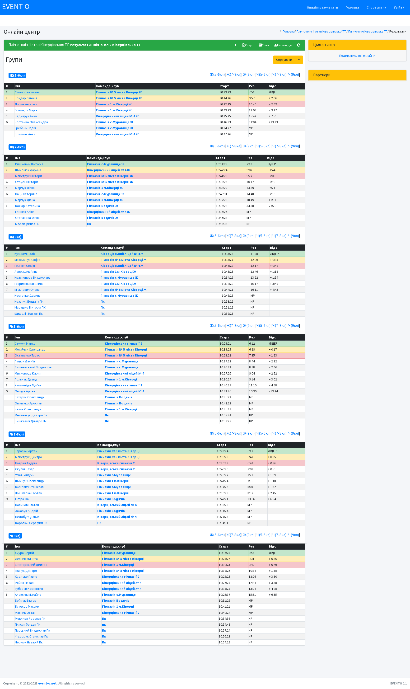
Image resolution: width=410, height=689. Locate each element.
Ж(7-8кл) (234, 74)
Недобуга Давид (27, 517)
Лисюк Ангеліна (26, 104)
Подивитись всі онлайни (357, 55)
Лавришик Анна (25, 271)
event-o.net (47, 683)
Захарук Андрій (26, 511)
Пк (89, 224)
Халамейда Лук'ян (28, 385)
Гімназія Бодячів (118, 397)
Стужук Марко (25, 343)
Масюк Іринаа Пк (27, 224)
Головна (352, 7)
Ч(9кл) (293, 74)
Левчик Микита (26, 559)
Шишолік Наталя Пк (28, 313)
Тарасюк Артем (26, 451)
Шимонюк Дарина (28, 170)
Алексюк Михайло (28, 594)
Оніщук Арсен (25, 391)
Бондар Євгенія (26, 98)
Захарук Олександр (29, 397)
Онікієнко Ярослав (28, 403)
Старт (249, 45)
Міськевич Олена (27, 289)
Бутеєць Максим (27, 606)
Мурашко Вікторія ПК (30, 307)
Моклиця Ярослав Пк (30, 618)
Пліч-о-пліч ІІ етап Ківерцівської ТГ (321, 31)
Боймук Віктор (25, 600)
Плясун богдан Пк (27, 624)
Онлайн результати (322, 7)
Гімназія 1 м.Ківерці (121, 379)
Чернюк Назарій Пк (29, 642)
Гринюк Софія (24, 265)
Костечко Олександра (31, 122)
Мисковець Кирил (28, 373)
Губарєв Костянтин (29, 588)
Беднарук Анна (26, 116)
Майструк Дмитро (28, 457)
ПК (99, 523)
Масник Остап (25, 612)
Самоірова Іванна (27, 92)
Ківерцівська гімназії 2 (123, 343)
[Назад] (236, 45)
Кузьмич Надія (25, 254)
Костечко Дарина (27, 295)
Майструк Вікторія (28, 176)
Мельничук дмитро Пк (31, 415)
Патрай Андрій (26, 463)
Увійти (399, 7)
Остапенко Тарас (27, 355)
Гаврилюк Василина (28, 283)
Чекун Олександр (28, 409)
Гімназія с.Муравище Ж (114, 122)
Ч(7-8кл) (279, 74)
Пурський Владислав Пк (32, 630)
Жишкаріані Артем (28, 493)
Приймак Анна (25, 134)
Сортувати (284, 59)
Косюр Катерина (27, 206)
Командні (285, 45)
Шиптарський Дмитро (31, 564)
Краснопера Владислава (32, 277)
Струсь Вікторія (26, 182)
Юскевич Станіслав (29, 487)
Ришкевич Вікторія (29, 164)
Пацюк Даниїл (25, 361)
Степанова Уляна (27, 218)
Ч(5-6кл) (263, 74)
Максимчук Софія (27, 260)
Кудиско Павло (26, 576)
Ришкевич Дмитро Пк (31, 421)
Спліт (265, 45)
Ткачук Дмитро (26, 570)
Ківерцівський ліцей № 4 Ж (117, 116)
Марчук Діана (25, 200)
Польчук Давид (26, 379)
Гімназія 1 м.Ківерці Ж (113, 104)
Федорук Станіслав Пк (31, 636)
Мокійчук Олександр (30, 349)
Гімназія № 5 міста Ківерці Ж (119, 92)
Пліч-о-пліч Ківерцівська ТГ (367, 31)
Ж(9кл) (249, 74)
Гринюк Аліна (24, 212)
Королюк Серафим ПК (31, 523)
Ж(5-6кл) (217, 74)
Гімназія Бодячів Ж (102, 206)
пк (104, 624)
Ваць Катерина (26, 194)
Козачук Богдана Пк (28, 301)
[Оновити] (298, 45)
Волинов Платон (27, 505)
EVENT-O (16, 6)
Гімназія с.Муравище (122, 361)
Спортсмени (376, 7)
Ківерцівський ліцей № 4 (124, 373)
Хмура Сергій (24, 553)
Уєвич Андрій (24, 475)
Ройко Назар (24, 583)
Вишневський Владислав (33, 367)
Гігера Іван (22, 499)
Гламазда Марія (26, 110)
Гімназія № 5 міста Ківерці (126, 349)
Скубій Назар (24, 469)
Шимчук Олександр (29, 481)
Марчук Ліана (25, 188)
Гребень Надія (25, 128)
